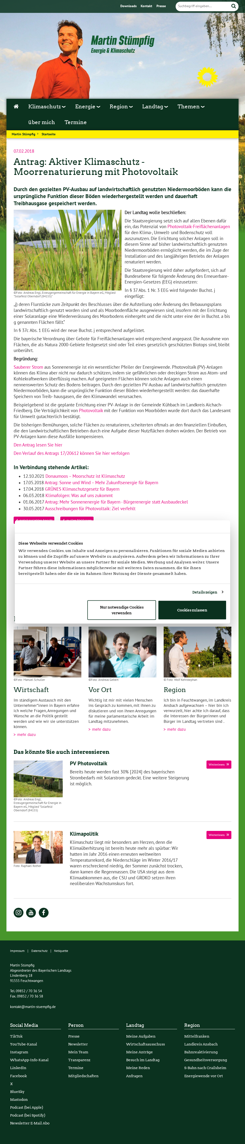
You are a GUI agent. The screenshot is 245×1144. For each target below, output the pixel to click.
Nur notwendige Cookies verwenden (122, 610)
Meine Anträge (139, 1052)
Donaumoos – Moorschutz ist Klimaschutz (84, 476)
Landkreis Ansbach (201, 1044)
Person (76, 1025)
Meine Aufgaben (141, 1036)
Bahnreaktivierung (201, 1052)
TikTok (16, 1036)
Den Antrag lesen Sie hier (38, 445)
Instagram (19, 1052)
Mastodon (19, 1099)
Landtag (135, 1025)
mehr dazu (26, 734)
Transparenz (79, 1060)
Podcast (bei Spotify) (27, 1115)
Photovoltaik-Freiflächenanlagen (198, 226)
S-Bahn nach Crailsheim (205, 1067)
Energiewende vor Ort (203, 1076)
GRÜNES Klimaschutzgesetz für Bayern (81, 489)
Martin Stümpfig (23, 134)
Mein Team (78, 1052)
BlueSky (17, 1091)
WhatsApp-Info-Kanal (29, 1060)
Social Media (24, 1025)
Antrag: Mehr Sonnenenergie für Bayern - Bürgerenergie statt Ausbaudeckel (116, 502)
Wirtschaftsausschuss (145, 1044)
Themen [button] (189, 106)
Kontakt (147, 6)
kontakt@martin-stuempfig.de (33, 1007)
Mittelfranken (196, 1036)
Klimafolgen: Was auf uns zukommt (78, 495)
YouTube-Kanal (23, 1044)
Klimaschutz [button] (45, 106)
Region (192, 1025)
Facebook (18, 1076)
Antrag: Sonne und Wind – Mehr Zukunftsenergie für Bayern (101, 482)
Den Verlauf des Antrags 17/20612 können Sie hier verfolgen (72, 453)
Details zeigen (204, 592)
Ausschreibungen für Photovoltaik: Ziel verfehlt (89, 508)
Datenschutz (39, 951)
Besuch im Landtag (143, 1060)
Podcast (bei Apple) (26, 1107)
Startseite (49, 134)
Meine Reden (138, 1067)
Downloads (129, 6)
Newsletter (78, 1044)
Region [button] (119, 106)
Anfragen (134, 1076)
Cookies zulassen (192, 610)
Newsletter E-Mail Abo (30, 1123)
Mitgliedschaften (83, 1076)
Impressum (17, 951)
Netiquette (61, 951)
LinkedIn (18, 1067)
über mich (41, 122)
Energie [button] (86, 106)
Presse (161, 6)
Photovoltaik (91, 410)
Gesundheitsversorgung (205, 1060)
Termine (76, 122)
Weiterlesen (217, 764)
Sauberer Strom (28, 367)
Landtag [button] (153, 106)
